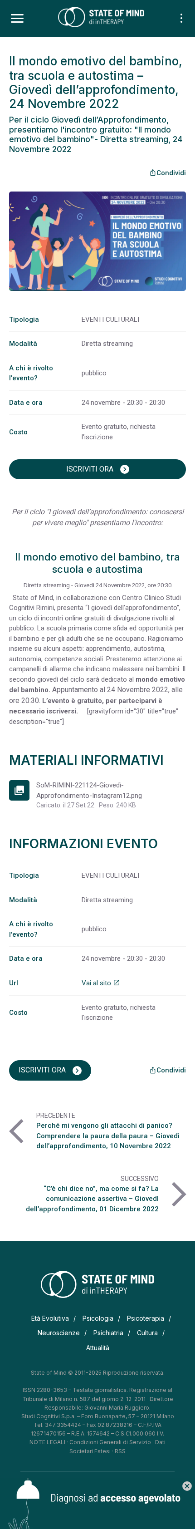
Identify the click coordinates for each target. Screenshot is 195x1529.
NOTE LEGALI (47, 1442)
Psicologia (98, 1318)
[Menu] (17, 18)
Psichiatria (108, 1333)
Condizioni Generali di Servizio (110, 1442)
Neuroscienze (59, 1333)
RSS (120, 1451)
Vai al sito (101, 983)
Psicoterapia (145, 1318)
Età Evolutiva (50, 1318)
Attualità (97, 1348)
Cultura (147, 1333)
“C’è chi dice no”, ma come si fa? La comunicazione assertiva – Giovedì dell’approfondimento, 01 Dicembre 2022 (92, 1199)
